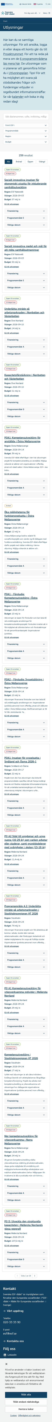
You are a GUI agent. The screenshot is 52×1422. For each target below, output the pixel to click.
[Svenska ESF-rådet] (7, 13)
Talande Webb (26, 4)
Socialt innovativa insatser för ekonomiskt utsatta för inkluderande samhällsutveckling (25, 184)
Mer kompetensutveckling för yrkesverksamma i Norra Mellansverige (21, 1140)
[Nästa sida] (34, 1276)
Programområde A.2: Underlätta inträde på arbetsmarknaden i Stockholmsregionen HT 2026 (22, 910)
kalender (18, 97)
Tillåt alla (26, 1395)
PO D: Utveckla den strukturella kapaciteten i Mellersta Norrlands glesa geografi (23, 1225)
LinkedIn (12, 1354)
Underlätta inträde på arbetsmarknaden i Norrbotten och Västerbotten (24, 313)
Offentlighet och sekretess (29, 1415)
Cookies (13, 1415)
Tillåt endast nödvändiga (26, 1402)
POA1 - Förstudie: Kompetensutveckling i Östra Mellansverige (20, 598)
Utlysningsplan (18, 73)
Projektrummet (13, 54)
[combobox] (26, 125)
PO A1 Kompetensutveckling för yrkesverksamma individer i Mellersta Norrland (25, 992)
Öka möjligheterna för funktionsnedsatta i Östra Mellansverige (19, 516)
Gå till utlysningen (11, 204)
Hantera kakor (26, 1409)
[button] (6, 1364)
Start (5, 21)
